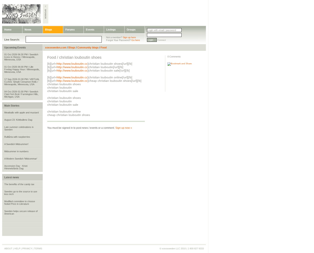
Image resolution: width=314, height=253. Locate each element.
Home (8, 29)
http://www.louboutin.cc (72, 63)
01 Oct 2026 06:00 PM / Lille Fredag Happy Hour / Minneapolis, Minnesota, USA (22, 69)
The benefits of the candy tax (19, 184)
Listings (111, 29)
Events (90, 29)
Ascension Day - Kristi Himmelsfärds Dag (15, 167)
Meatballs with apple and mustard (21, 112)
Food (104, 47)
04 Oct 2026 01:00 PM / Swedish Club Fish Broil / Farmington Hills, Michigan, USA (21, 94)
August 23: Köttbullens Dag (18, 119)
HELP (17, 248)
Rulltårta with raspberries (17, 137)
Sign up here (129, 37)
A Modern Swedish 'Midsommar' (20, 158)
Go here (135, 40)
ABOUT (8, 248)
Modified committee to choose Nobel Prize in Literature (19, 202)
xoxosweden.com (55, 47)
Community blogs (88, 47)
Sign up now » (123, 127)
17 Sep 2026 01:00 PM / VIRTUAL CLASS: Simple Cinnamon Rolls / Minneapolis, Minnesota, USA (22, 82)
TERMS (38, 248)
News (28, 29)
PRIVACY (27, 248)
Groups (131, 29)
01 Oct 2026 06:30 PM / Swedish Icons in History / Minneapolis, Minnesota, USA (21, 57)
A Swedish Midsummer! (16, 144)
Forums (70, 29)
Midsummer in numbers (16, 151)
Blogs (48, 29)
